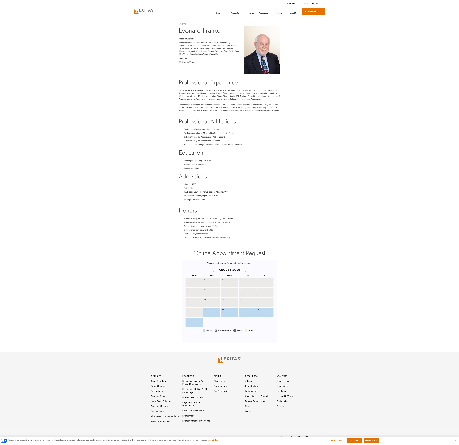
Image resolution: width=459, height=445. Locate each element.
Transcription (157, 391)
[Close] (455, 440)
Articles (248, 381)
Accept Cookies (371, 440)
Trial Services (157, 411)
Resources (263, 13)
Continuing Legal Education (257, 396)
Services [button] (156, 376)
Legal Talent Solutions (161, 401)
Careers (278, 13)
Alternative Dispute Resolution (165, 416)
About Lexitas (283, 381)
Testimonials (283, 401)
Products (235, 13)
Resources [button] (251, 376)
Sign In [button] (218, 376)
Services (220, 13)
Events (248, 411)
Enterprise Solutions (160, 421)
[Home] (144, 11)
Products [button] (188, 376)
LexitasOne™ (188, 416)
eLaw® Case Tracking (192, 397)
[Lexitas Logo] (229, 360)
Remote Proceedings (255, 401)
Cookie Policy (213, 440)
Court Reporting (158, 381)
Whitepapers (251, 391)
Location (250, 13)
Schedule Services (312, 11)
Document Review (159, 406)
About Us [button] (282, 376)
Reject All (354, 440)
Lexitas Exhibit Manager (193, 410)
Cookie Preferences (335, 440)
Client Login (219, 381)
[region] (229, 441)
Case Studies (251, 386)
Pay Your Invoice (221, 391)
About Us (294, 13)
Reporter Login (220, 386)
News (248, 406)
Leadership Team (285, 396)
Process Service (159, 396)
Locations (281, 391)
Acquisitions (282, 386)
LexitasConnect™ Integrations (196, 421)
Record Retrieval (158, 386)
